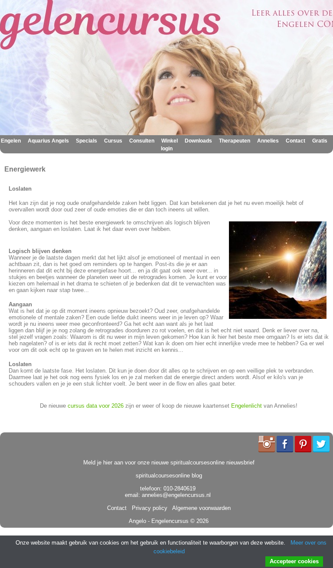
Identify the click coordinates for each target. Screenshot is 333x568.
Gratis (319, 141)
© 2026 (199, 521)
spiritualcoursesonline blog (169, 475)
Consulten (141, 141)
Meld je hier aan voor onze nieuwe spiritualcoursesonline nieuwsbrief (169, 462)
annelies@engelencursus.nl (176, 495)
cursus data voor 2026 (96, 405)
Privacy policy (147, 508)
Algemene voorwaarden (200, 508)
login (167, 149)
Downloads (198, 141)
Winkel (169, 141)
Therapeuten (234, 141)
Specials (86, 141)
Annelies (268, 141)
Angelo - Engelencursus (159, 521)
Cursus (113, 141)
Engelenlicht (246, 405)
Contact (295, 141)
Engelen (11, 141)
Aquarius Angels (48, 141)
